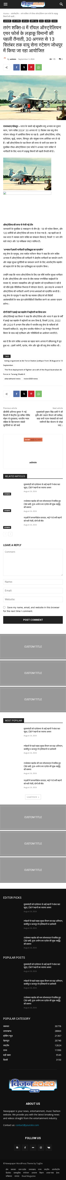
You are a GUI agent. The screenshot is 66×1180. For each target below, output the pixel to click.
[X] (24, 67)
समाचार (54, 21)
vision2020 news (31, 378)
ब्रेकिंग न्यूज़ (34, 21)
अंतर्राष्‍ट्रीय (15, 13)
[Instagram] (41, 1148)
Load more (32, 797)
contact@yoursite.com (27, 1125)
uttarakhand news (12, 378)
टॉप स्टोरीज (16, 21)
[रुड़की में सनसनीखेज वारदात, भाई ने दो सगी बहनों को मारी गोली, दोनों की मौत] (12, 522)
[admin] (5, 59)
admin (13, 59)
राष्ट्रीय (47, 21)
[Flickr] (33, 1148)
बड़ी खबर (25, 21)
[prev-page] (5, 534)
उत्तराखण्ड (7, 494)
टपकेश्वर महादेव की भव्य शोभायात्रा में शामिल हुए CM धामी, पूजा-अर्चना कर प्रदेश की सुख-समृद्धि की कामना (42, 504)
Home (6, 13)
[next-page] (10, 534)
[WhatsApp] (38, 67)
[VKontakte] (49, 1148)
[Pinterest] (31, 67)
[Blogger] (17, 1148)
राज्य (41, 21)
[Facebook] (16, 67)
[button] (5, 4)
